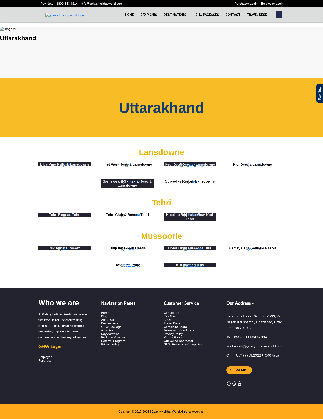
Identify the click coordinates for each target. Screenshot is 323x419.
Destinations (175, 15)
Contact (232, 15)
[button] (279, 14)
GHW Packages (207, 15)
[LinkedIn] (239, 383)
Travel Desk (257, 15)
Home (129, 15)
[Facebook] (229, 383)
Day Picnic (148, 15)
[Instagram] (234, 383)
